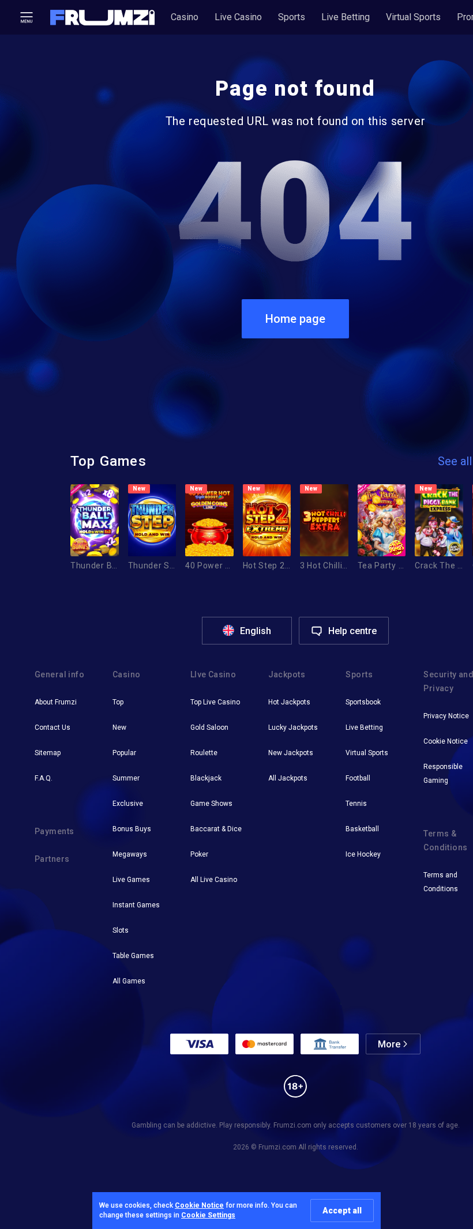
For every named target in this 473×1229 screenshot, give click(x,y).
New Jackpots (290, 753)
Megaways (129, 854)
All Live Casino (213, 880)
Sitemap (48, 753)
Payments (54, 831)
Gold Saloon (209, 727)
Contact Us (52, 727)
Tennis (356, 804)
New (119, 727)
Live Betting (345, 17)
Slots (120, 930)
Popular (124, 753)
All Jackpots (287, 778)
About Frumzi (56, 702)
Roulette (203, 753)
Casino (184, 17)
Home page (295, 319)
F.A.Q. (43, 778)
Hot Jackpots (289, 702)
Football (358, 778)
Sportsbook (363, 702)
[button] (102, 17)
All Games (128, 981)
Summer (126, 778)
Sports (291, 17)
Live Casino (238, 17)
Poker (199, 854)
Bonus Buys (131, 829)
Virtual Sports (413, 17)
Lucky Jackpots (293, 727)
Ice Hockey (363, 854)
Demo (88, 533)
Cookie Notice (199, 1205)
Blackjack (206, 778)
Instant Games (136, 905)
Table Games (133, 956)
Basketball (362, 829)
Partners (52, 859)
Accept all (342, 1210)
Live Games (131, 880)
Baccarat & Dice (216, 829)
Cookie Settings (208, 1215)
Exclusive (127, 804)
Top (117, 702)
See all (455, 461)
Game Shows (211, 804)
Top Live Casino (215, 702)
